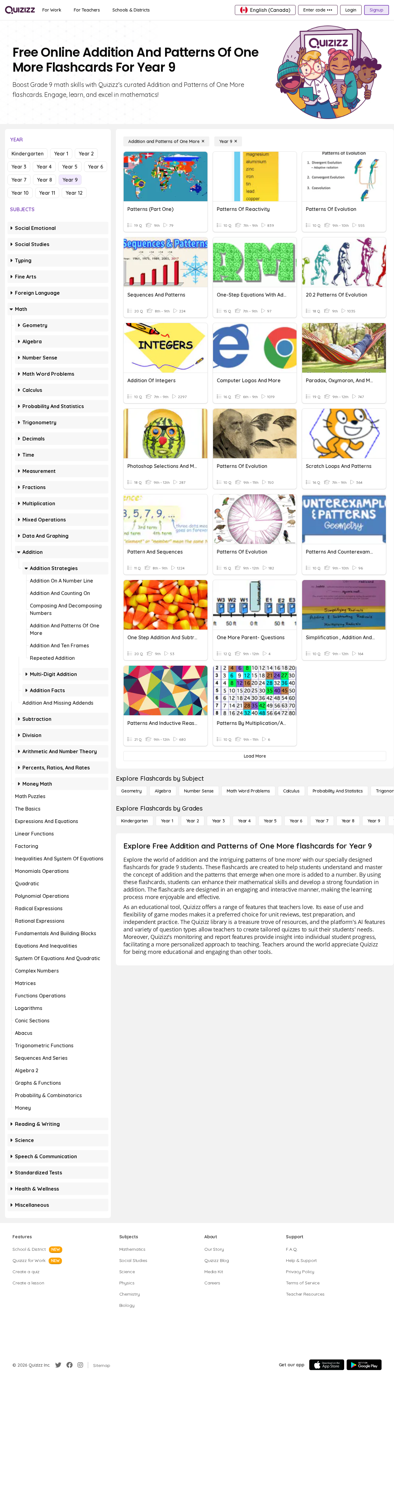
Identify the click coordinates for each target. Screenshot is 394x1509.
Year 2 (86, 153)
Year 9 (70, 180)
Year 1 (61, 153)
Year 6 (95, 167)
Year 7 (19, 180)
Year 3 (19, 167)
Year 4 (44, 167)
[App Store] (326, 1364)
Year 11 (47, 193)
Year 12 (74, 193)
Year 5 (70, 167)
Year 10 (20, 193)
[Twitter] (58, 1365)
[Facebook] (69, 1365)
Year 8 (44, 180)
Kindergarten (28, 153)
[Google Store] (364, 1364)
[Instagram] (80, 1365)
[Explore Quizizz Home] (20, 10)
